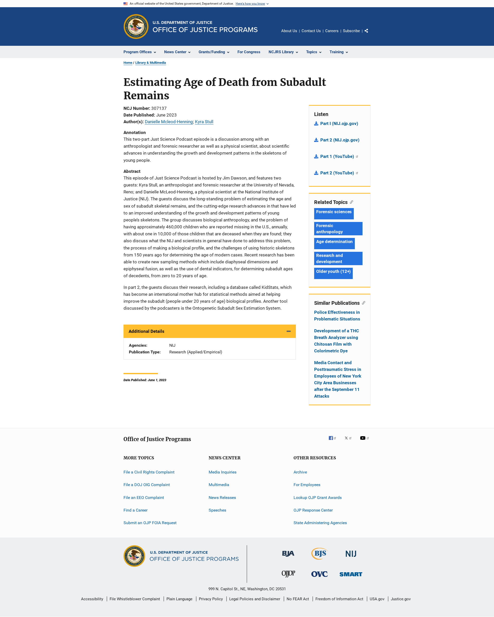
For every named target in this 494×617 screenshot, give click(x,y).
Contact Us (311, 31)
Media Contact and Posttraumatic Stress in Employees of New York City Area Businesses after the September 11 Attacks (337, 379)
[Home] (205, 26)
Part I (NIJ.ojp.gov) (339, 123)
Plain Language (179, 599)
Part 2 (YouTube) (337, 172)
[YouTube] (365, 441)
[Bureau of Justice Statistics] (319, 561)
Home (127, 63)
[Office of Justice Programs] (136, 26)
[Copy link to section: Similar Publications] (362, 302)
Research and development (329, 258)
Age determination (334, 241)
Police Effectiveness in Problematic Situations (337, 315)
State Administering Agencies (320, 522)
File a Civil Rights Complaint (148, 472)
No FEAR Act (298, 599)
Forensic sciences (334, 211)
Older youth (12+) (333, 271)
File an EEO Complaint (143, 497)
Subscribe (351, 31)
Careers (332, 31)
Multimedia (219, 484)
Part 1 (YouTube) (337, 156)
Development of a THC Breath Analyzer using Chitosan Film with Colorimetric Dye (336, 340)
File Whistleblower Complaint (135, 599)
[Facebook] (334, 441)
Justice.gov (401, 599)
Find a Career (135, 510)
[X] (350, 441)
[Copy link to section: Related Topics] (350, 201)
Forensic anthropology (329, 228)
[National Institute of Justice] (351, 558)
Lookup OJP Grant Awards (318, 497)
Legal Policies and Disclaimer (254, 599)
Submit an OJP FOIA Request (150, 522)
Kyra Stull (204, 121)
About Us (289, 31)
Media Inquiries (222, 472)
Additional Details (146, 331)
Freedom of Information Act (339, 599)
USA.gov (377, 599)
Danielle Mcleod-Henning (169, 121)
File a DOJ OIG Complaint (146, 484)
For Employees (307, 484)
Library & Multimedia (150, 63)
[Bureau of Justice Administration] (288, 557)
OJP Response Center (313, 510)
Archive (300, 472)
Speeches (217, 510)
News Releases (222, 497)
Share (370, 34)
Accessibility (92, 599)
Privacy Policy (211, 599)
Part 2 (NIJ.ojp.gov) (339, 139)
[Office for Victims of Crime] (319, 578)
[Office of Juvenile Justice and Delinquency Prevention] (288, 578)
